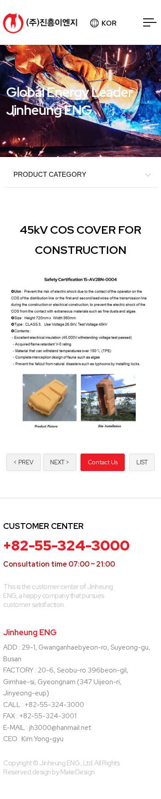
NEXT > (59, 462)
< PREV (23, 462)
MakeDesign (77, 772)
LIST (142, 462)
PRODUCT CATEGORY (49, 174)
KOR (109, 23)
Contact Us (103, 462)
